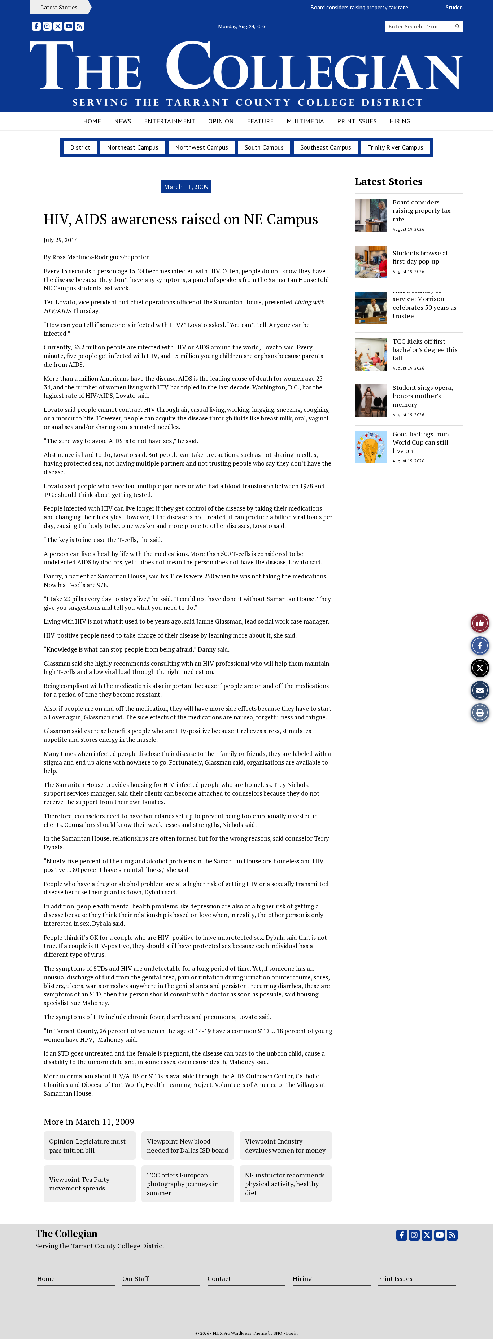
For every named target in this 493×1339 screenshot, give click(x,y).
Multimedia (305, 121)
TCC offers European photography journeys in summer (183, 1184)
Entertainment (169, 121)
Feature (260, 121)
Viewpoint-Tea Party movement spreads (79, 1183)
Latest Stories (389, 181)
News (122, 121)
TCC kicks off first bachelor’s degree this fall (425, 349)
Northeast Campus (132, 147)
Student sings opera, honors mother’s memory (423, 396)
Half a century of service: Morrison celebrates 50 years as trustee (425, 303)
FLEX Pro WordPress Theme (240, 1333)
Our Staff (135, 1278)
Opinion (221, 121)
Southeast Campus (325, 147)
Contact (219, 1278)
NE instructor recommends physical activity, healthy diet (285, 1184)
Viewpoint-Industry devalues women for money (285, 1145)
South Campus (264, 147)
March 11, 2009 (186, 186)
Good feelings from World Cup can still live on (421, 442)
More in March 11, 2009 (89, 1121)
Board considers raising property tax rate (345, 7)
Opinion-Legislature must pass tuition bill (87, 1145)
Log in (292, 1333)
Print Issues (356, 121)
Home (92, 121)
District (80, 147)
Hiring (399, 121)
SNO (278, 1333)
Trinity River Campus (395, 147)
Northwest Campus (201, 147)
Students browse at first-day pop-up (420, 256)
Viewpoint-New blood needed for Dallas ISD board (187, 1145)
